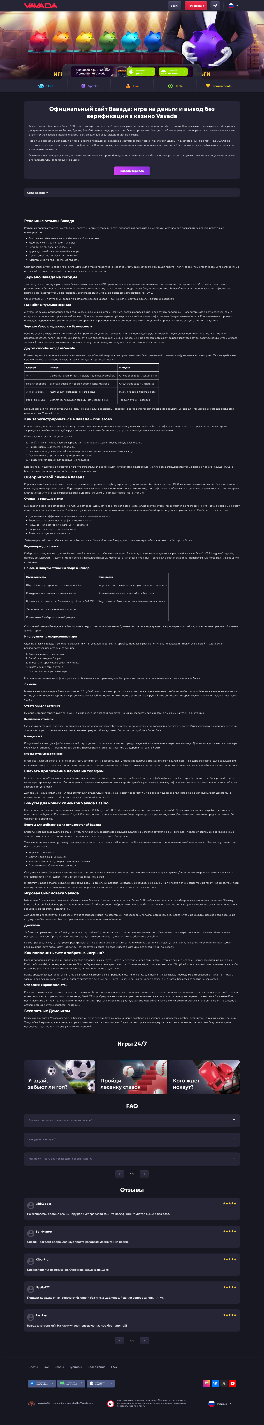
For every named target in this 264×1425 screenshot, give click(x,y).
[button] (259, 45)
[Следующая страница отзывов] (144, 1340)
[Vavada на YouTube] (232, 1383)
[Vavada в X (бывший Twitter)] (224, 1383)
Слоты (33, 1367)
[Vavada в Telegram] (215, 5)
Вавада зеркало (132, 171)
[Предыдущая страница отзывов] (119, 1340)
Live (46, 1367)
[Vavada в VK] (215, 1383)
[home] (40, 5)
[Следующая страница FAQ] (144, 1174)
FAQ (114, 1367)
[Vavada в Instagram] (206, 1383)
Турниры (76, 1367)
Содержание (96, 1367)
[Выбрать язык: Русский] (233, 5)
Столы (59, 1367)
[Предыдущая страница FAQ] (119, 1174)
